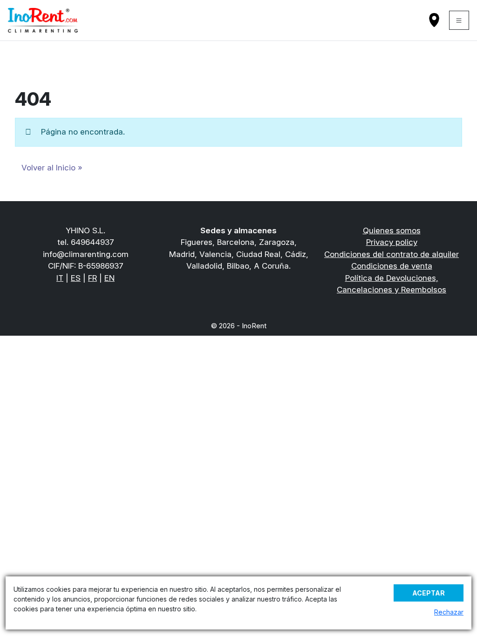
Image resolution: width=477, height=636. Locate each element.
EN (109, 278)
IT (59, 278)
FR (92, 278)
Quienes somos (392, 230)
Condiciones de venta (391, 266)
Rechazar (448, 612)
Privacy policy (391, 242)
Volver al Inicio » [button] (51, 167)
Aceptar (428, 593)
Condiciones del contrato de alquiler (391, 254)
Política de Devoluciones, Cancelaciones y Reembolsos (391, 284)
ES (76, 278)
